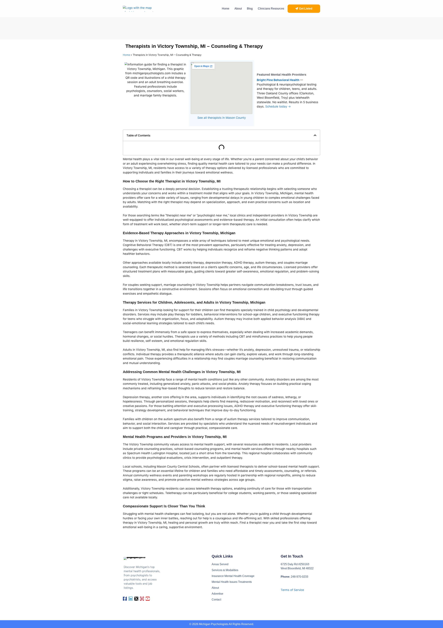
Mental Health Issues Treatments (232, 581)
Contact (216, 599)
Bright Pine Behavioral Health (278, 80)
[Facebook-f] (125, 599)
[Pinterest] (142, 599)
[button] (304, 9)
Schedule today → (278, 106)
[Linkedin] (131, 599)
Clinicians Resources (271, 8)
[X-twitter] (136, 599)
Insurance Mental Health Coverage (233, 576)
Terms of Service (292, 590)
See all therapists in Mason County (221, 117)
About (238, 8)
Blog (250, 8)
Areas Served (220, 564)
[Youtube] (148, 599)
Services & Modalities (225, 570)
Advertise (217, 593)
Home (225, 8)
